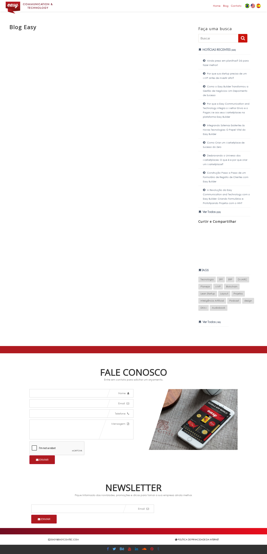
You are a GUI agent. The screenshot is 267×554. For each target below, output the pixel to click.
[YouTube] (130, 549)
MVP (218, 286)
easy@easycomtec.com (65, 539)
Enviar (43, 459)
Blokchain (231, 286)
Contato (236, 5)
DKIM (204, 307)
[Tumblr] (158, 549)
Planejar (205, 286)
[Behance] (122, 549)
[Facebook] (108, 549)
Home (217, 5)
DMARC (242, 279)
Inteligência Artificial (212, 300)
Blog (225, 5)
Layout (224, 293)
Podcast (234, 300)
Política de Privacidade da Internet (198, 539)
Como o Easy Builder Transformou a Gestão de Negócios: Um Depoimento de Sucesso (225, 91)
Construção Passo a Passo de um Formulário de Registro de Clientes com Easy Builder (225, 177)
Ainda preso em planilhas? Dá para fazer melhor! (226, 63)
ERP (230, 279)
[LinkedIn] (137, 549)
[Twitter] (115, 549)
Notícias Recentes (219, 49)
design (248, 300)
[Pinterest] (152, 549)
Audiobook (218, 307)
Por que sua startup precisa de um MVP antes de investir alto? (225, 76)
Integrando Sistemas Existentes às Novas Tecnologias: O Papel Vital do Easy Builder (224, 130)
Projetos (238, 293)
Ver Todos (211, 212)
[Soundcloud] (144, 549)
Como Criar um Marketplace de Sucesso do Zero (223, 145)
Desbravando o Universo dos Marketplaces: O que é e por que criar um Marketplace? (225, 160)
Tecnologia (207, 279)
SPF (221, 279)
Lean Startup (208, 293)
